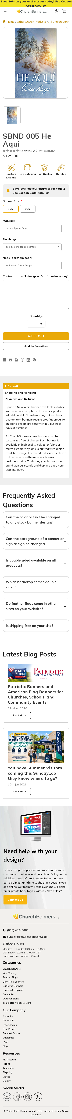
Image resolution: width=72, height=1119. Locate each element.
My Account (9, 1059)
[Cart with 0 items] (64, 11)
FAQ (5, 1041)
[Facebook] (4, 359)
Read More (19, 715)
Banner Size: (12, 201)
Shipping (7, 1072)
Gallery (6, 1080)
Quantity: (36, 316)
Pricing (6, 1063)
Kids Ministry (10, 973)
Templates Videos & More (17, 1002)
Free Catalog (10, 1024)
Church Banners (12, 968)
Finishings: (10, 239)
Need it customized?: (17, 257)
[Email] (10, 359)
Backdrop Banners (13, 985)
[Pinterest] (34, 359)
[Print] (16, 359)
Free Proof (9, 1029)
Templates (8, 1068)
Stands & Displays (13, 989)
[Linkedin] (28, 359)
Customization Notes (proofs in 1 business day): (36, 276)
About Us (8, 1016)
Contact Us (15, 899)
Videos (6, 1076)
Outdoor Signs (11, 998)
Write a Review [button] (47, 150)
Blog (5, 1046)
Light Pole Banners (13, 981)
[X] (22, 359)
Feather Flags (10, 977)
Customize (8, 994)
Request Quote (11, 1033)
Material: (9, 221)
